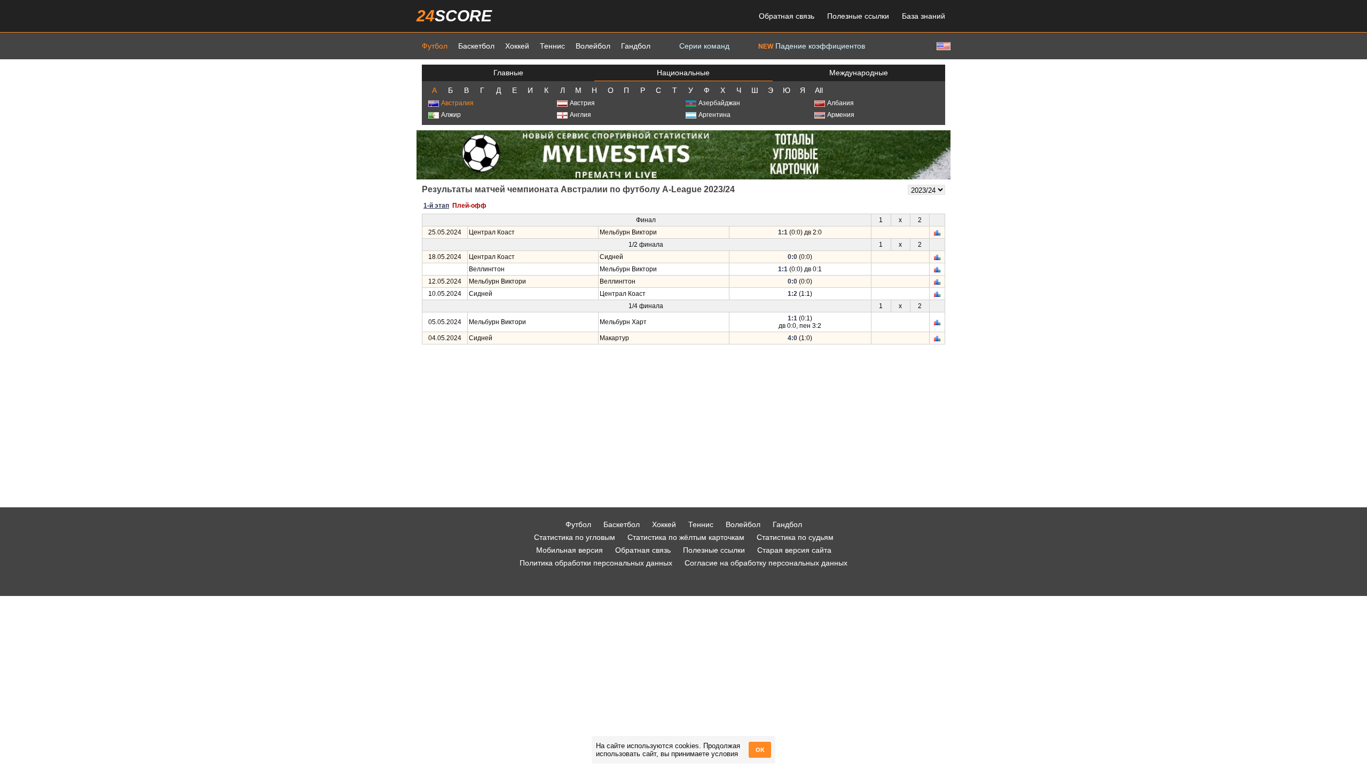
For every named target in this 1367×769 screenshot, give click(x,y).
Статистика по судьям (795, 537)
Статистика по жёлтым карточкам (685, 537)
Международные (858, 72)
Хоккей (517, 46)
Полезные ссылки (858, 16)
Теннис (552, 46)
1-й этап (436, 205)
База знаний (923, 16)
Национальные (683, 72)
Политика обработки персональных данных (596, 563)
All (819, 90)
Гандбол (635, 46)
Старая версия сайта (794, 550)
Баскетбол (476, 46)
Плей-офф (469, 205)
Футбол (434, 46)
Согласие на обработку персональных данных (766, 563)
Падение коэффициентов (811, 46)
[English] (942, 45)
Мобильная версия (569, 550)
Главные (508, 72)
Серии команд (704, 46)
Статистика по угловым (574, 537)
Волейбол (593, 46)
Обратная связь (786, 16)
